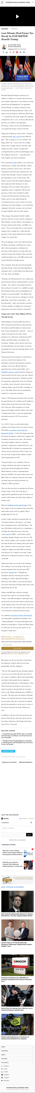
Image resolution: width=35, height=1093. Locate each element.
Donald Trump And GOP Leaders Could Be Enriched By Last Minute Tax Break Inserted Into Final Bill (16, 736)
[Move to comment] (24, 52)
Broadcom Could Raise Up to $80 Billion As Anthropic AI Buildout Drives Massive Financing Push (16, 979)
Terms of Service (13, 653)
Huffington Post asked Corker (17, 505)
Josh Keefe (13, 45)
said (7, 534)
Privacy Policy (24, 653)
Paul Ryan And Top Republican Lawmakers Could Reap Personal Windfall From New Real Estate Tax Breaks (17, 742)
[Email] (20, 52)
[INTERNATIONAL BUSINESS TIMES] (18, 2)
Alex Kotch (18, 46)
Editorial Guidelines (25, 762)
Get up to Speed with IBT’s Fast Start (23, 877)
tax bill (13, 162)
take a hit (16, 136)
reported (11, 572)
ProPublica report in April (9, 372)
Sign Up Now (7, 880)
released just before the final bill (21, 615)
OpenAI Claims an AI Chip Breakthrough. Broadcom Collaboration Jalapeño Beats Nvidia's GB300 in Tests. (16, 944)
